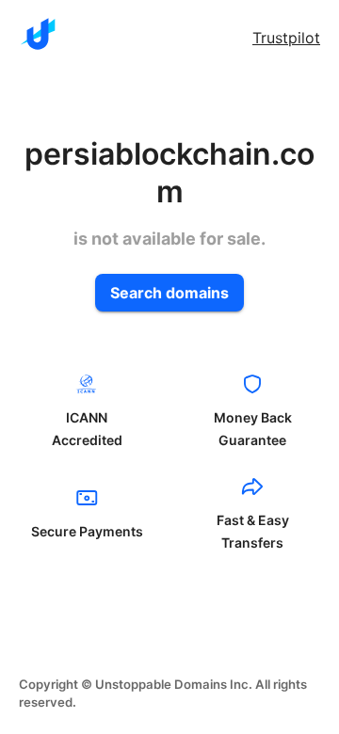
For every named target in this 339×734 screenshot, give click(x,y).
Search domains (169, 292)
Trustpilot (286, 37)
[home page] (37, 34)
